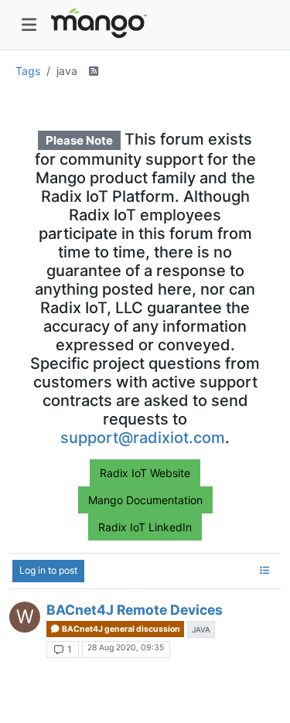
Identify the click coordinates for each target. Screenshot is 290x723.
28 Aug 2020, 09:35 (125, 648)
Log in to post (48, 570)
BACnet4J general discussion (120, 629)
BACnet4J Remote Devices (134, 610)
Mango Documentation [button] (145, 499)
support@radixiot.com (142, 437)
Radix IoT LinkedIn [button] (145, 527)
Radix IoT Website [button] (145, 472)
